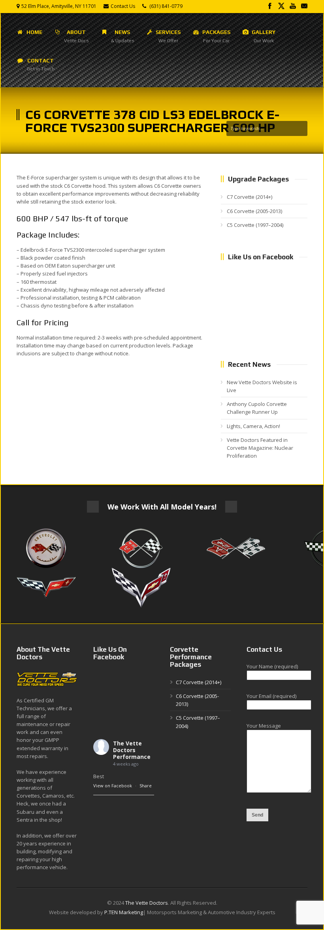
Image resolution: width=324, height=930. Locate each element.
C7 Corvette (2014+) (249, 196)
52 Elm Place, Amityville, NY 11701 (58, 6)
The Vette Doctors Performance (132, 749)
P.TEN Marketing (123, 912)
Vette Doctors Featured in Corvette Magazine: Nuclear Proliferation (260, 447)
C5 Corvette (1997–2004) (255, 224)
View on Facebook (112, 786)
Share (145, 786)
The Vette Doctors (146, 902)
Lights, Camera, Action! (253, 426)
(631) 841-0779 (166, 6)
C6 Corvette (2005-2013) (254, 211)
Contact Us (123, 6)
